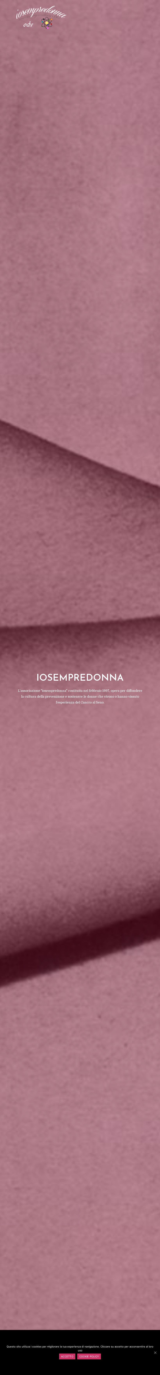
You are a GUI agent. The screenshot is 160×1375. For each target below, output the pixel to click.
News (60, 17)
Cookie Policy (89, 1356)
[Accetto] (155, 1353)
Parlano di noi (74, 18)
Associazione (23, 17)
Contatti (133, 17)
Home (6, 17)
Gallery (93, 17)
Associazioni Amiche (111, 18)
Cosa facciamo (43, 18)
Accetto (67, 1356)
